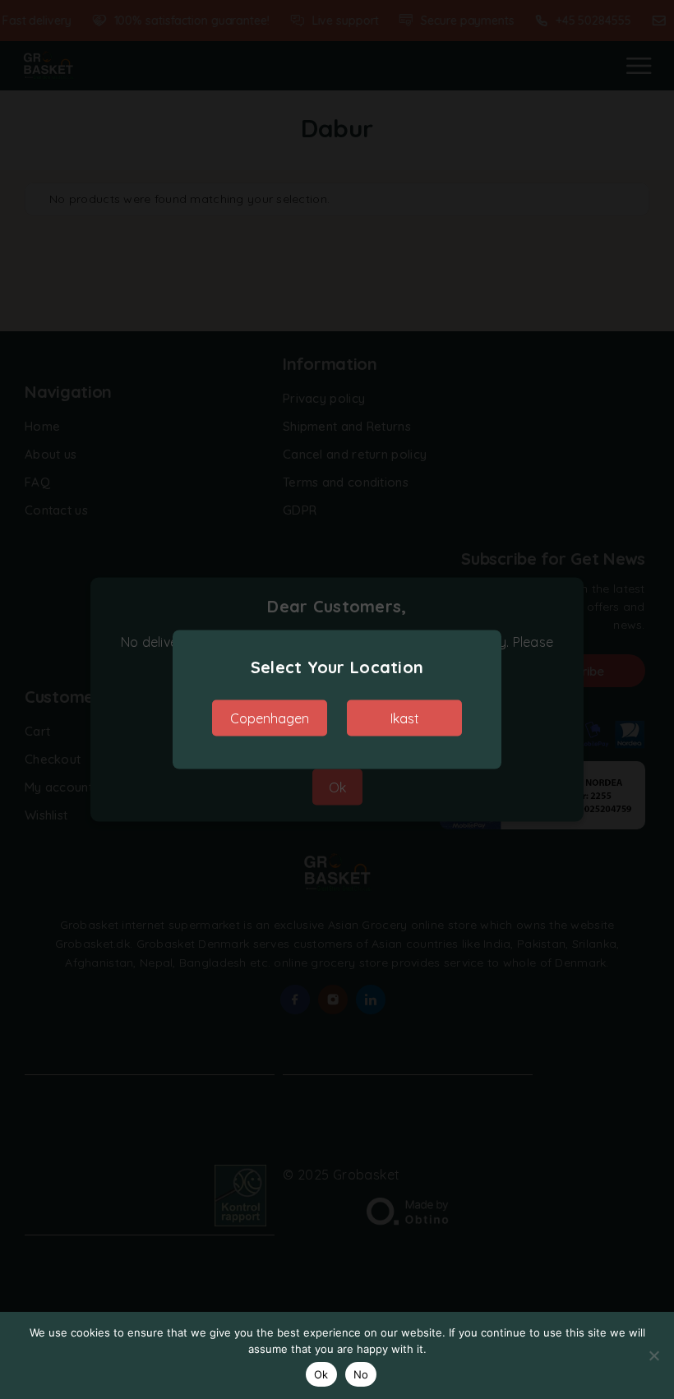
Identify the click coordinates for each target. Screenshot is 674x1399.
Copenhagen (269, 718)
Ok (321, 1374)
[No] (653, 1355)
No (361, 1374)
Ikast (404, 718)
